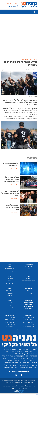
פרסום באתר (20, 386)
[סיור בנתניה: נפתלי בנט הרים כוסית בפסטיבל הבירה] (28, 196)
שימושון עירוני (9, 315)
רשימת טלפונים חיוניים (9, 322)
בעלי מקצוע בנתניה (28, 317)
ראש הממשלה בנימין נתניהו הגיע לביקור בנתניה (12, 207)
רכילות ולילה (28, 288)
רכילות (28, 291)
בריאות (9, 266)
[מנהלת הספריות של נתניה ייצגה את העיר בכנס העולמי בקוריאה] (28, 182)
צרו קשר (14, 388)
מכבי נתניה (9, 295)
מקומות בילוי (28, 293)
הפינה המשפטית (9, 307)
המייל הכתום (11, 3)
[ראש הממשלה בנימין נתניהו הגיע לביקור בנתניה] (28, 210)
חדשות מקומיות (29, 266)
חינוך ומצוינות (9, 271)
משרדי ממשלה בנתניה (9, 324)
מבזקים (28, 269)
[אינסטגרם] (17, 375)
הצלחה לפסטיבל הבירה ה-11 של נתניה (11, 164)
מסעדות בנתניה (28, 306)
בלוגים (9, 300)
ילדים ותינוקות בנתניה (28, 327)
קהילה (9, 264)
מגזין (9, 276)
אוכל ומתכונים (9, 283)
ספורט (9, 288)
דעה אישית (9, 303)
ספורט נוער (9, 293)
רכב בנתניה (28, 320)
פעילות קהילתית (9, 269)
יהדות (9, 305)
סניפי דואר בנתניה (10, 320)
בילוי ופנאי (28, 300)
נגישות (20, 388)
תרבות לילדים (28, 304)
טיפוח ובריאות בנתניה (28, 324)
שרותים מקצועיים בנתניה (28, 322)
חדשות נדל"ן (28, 278)
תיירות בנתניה (28, 308)
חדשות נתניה (29, 264)
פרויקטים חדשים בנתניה (28, 281)
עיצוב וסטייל (9, 278)
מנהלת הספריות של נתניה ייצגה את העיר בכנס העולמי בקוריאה (11, 179)
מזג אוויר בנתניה (11, 6)
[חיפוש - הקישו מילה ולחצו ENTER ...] (2, 4)
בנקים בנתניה (9, 327)
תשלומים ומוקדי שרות (9, 317)
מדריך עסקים (28, 315)
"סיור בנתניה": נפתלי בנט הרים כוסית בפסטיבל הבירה (10, 193)
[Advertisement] (19, 36)
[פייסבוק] (21, 375)
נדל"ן (28, 276)
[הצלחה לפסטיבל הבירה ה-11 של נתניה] (28, 168)
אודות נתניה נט (30, 386)
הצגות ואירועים (28, 302)
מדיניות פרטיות (12, 386)
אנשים (9, 281)
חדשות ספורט (9, 291)
